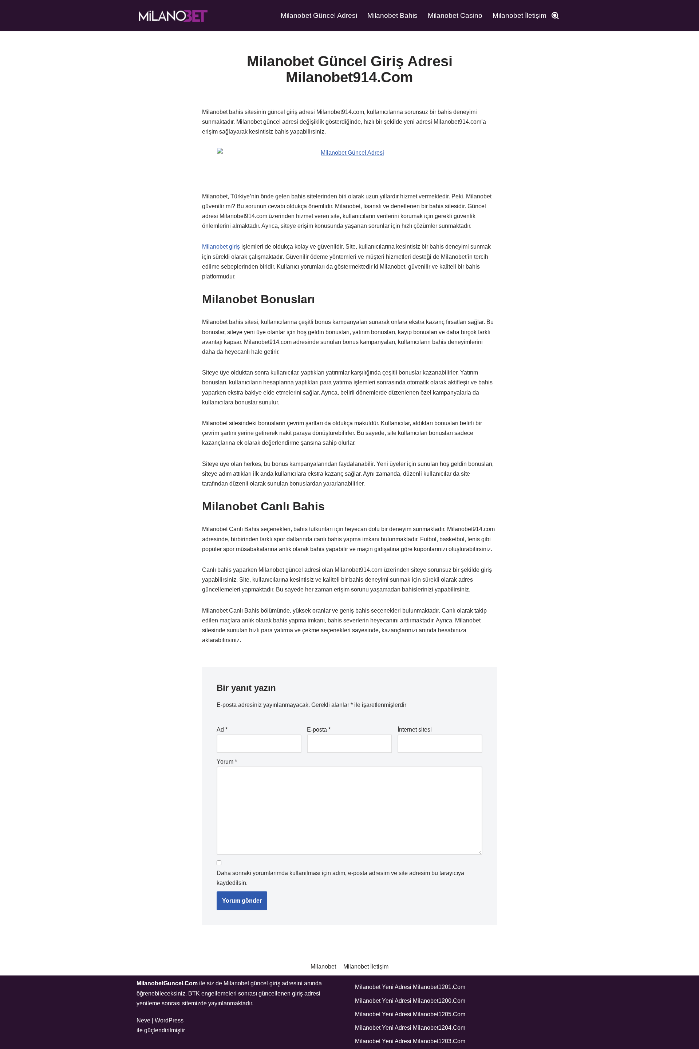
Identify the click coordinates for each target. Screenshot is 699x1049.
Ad (222, 730)
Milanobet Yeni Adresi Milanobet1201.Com (410, 987)
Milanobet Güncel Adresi (319, 15)
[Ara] (555, 15)
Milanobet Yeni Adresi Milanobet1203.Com (410, 1041)
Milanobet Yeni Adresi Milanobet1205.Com (410, 1014)
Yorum (227, 762)
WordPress (169, 1020)
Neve (143, 1020)
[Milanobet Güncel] (173, 16)
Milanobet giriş (221, 247)
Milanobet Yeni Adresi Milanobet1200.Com (410, 1001)
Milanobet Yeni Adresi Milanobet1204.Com (410, 1028)
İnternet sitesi (415, 730)
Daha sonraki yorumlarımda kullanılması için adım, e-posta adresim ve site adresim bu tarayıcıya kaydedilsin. (340, 878)
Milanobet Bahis (392, 15)
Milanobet (323, 966)
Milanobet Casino (455, 15)
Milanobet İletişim (519, 15)
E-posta (319, 730)
